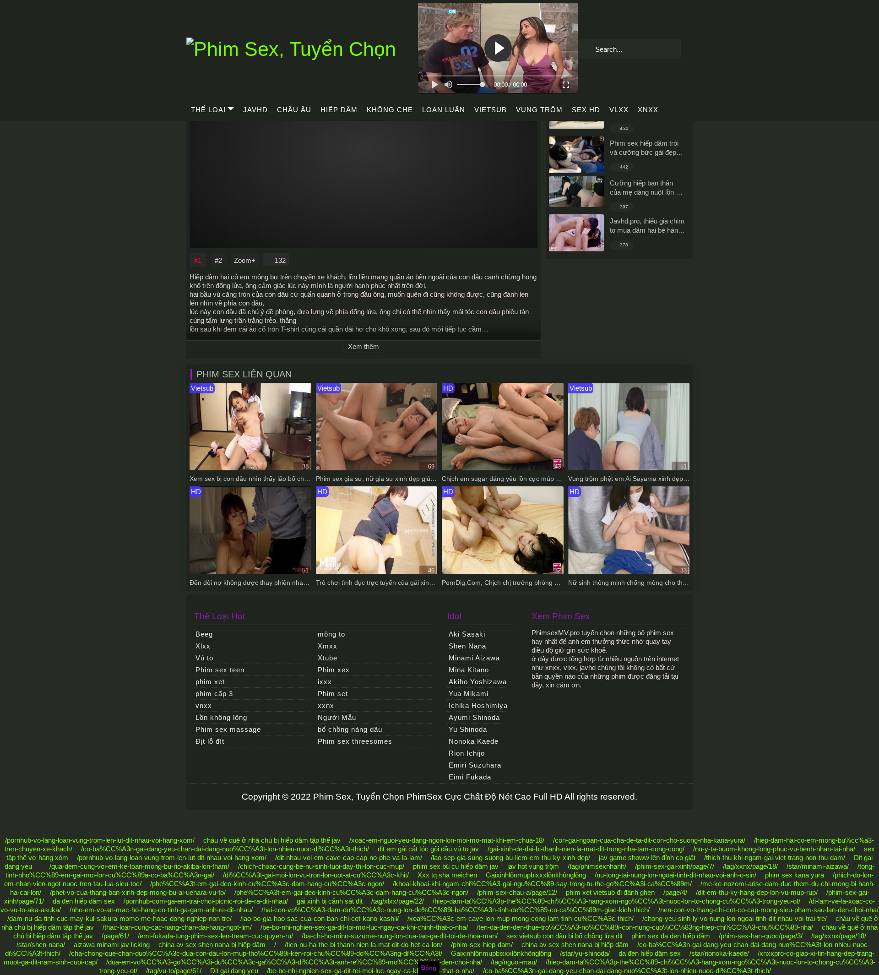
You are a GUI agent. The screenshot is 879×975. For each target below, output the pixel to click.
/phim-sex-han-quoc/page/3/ (761, 936)
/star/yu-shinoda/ (585, 953)
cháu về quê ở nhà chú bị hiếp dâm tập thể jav (272, 840)
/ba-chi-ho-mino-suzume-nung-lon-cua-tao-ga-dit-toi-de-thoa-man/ (400, 936)
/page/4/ (675, 892)
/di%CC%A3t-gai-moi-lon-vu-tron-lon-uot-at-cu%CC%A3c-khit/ (316, 875)
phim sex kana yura (794, 875)
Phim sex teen (219, 670)
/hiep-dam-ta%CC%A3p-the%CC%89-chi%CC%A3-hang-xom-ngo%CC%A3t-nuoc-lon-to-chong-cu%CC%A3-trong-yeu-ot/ (616, 901)
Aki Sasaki (467, 634)
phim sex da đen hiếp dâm (670, 936)
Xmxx (327, 646)
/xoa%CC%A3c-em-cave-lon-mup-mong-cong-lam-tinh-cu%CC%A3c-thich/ (520, 918)
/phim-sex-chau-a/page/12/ (517, 892)
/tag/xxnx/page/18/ (750, 866)
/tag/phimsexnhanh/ (597, 866)
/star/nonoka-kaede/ (719, 953)
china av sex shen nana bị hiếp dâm (212, 944)
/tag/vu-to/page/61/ (173, 971)
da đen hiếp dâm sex (84, 901)
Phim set (333, 693)
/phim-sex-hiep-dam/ (482, 944)
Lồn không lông (221, 717)
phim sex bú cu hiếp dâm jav (456, 866)
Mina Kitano (469, 670)
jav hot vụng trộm (533, 866)
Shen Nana (467, 646)
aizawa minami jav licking (112, 944)
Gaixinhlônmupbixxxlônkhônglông (536, 875)
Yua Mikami (468, 693)
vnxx (203, 705)
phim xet (210, 682)
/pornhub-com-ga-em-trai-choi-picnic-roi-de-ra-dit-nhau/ (206, 901)
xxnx (326, 705)
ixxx (325, 682)
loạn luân (443, 110)
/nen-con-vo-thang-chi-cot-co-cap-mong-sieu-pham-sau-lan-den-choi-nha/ (768, 910)
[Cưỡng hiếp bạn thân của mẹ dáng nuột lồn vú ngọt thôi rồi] (576, 191)
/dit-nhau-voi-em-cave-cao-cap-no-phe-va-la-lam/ (348, 857)
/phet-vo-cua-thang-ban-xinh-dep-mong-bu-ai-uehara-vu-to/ (138, 892)
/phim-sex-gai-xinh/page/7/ (674, 866)
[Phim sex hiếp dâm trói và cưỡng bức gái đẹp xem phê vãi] (576, 154)
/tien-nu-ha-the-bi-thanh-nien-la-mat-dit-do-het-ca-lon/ (363, 944)
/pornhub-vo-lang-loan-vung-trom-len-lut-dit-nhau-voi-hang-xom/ (100, 840)
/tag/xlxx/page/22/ (397, 901)
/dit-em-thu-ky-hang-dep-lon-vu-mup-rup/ (757, 892)
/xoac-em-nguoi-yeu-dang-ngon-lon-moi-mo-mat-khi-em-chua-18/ (446, 840)
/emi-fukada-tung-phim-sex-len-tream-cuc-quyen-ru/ (215, 936)
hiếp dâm (339, 110)
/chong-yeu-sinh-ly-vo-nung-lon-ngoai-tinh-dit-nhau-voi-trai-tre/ (734, 918)
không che (390, 110)
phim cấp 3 (214, 693)
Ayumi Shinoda (474, 717)
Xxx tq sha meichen (447, 875)
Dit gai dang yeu (234, 971)
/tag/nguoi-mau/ (514, 962)
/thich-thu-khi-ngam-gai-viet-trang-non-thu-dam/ (774, 857)
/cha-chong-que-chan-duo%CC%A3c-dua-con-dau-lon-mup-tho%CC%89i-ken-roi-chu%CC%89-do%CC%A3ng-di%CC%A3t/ (255, 953)
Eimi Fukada (470, 777)
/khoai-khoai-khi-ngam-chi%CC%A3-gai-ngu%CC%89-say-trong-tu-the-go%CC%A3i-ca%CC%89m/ (542, 884)
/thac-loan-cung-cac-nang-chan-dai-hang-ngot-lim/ (177, 927)
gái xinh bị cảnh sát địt (330, 901)
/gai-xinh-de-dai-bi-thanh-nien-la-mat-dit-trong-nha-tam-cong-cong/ (586, 849)
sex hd (586, 110)
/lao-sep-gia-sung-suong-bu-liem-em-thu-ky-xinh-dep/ (510, 857)
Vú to (204, 658)
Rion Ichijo (467, 753)
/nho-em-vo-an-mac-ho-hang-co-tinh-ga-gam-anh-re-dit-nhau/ (161, 910)
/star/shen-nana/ (40, 944)
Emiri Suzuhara (475, 765)
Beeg (204, 634)
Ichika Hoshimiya (478, 705)
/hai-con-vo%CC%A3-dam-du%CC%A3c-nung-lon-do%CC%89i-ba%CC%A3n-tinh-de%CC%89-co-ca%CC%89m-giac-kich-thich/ (455, 910)
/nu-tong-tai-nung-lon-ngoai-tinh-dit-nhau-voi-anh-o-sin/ (675, 875)
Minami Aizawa (474, 658)
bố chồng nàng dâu (350, 729)
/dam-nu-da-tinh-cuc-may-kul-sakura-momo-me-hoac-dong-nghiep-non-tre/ (119, 918)
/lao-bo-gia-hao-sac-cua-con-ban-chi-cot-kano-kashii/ (319, 918)
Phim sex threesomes (355, 741)
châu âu (294, 110)
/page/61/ (115, 936)
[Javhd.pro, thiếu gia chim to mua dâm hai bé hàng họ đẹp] (576, 232)
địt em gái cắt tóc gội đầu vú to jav (428, 849)
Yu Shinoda (468, 729)
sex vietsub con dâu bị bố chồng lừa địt (564, 936)
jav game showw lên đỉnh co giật (647, 857)
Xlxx (203, 646)
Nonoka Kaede (474, 741)
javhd (255, 110)
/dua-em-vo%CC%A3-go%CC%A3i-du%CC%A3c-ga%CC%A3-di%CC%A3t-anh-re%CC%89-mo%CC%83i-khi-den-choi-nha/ (294, 962)
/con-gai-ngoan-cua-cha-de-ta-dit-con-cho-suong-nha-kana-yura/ (649, 840)
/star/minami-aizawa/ (818, 866)
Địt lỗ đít (209, 741)
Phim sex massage (228, 729)
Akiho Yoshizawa (478, 682)
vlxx (619, 110)
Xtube (327, 658)
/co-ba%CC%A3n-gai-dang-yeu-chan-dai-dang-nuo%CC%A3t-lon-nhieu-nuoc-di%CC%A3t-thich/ (225, 849)
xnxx (648, 110)
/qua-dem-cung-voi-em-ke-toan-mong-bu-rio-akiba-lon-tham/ (139, 866)
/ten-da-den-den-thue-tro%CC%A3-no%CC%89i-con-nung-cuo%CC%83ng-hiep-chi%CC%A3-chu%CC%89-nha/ (645, 927)
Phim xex (334, 670)
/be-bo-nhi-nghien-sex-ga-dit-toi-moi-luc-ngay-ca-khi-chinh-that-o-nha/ (364, 927)
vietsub (490, 110)
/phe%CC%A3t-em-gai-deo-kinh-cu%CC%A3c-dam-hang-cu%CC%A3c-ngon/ (267, 884)
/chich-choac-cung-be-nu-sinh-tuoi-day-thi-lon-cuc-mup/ (321, 866)
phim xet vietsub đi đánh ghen (610, 892)
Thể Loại (208, 110)
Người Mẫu (337, 717)
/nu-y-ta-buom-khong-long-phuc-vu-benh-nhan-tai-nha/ (774, 849)
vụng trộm (539, 110)
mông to (331, 634)
